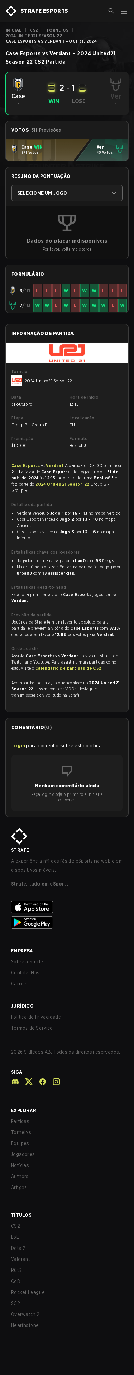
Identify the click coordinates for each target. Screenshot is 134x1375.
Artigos (19, 1187)
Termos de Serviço (32, 1028)
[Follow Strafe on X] (26, 1082)
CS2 (34, 30)
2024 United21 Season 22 (33, 35)
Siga (16, 1072)
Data (16, 397)
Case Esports (26, 465)
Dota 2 (18, 1248)
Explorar (23, 1110)
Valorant (20, 1259)
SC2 (15, 1303)
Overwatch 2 (25, 1314)
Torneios (57, 30)
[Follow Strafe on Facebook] (40, 1082)
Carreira (20, 984)
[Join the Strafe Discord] (15, 1082)
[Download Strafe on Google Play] (67, 922)
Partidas (20, 1121)
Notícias (20, 1165)
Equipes (20, 1143)
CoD (15, 1281)
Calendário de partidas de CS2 (68, 668)
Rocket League (28, 1292)
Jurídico (22, 1006)
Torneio (19, 371)
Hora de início (84, 397)
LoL (15, 1237)
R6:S (16, 1270)
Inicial (13, 30)
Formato (79, 438)
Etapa (17, 418)
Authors (20, 1176)
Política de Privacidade (36, 1017)
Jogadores (23, 1154)
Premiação (22, 438)
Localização (82, 418)
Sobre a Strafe (27, 961)
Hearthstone (25, 1325)
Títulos (21, 1215)
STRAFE (20, 850)
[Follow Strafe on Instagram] (53, 1082)
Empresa (22, 950)
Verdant (55, 465)
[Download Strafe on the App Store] (67, 907)
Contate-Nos (25, 972)
